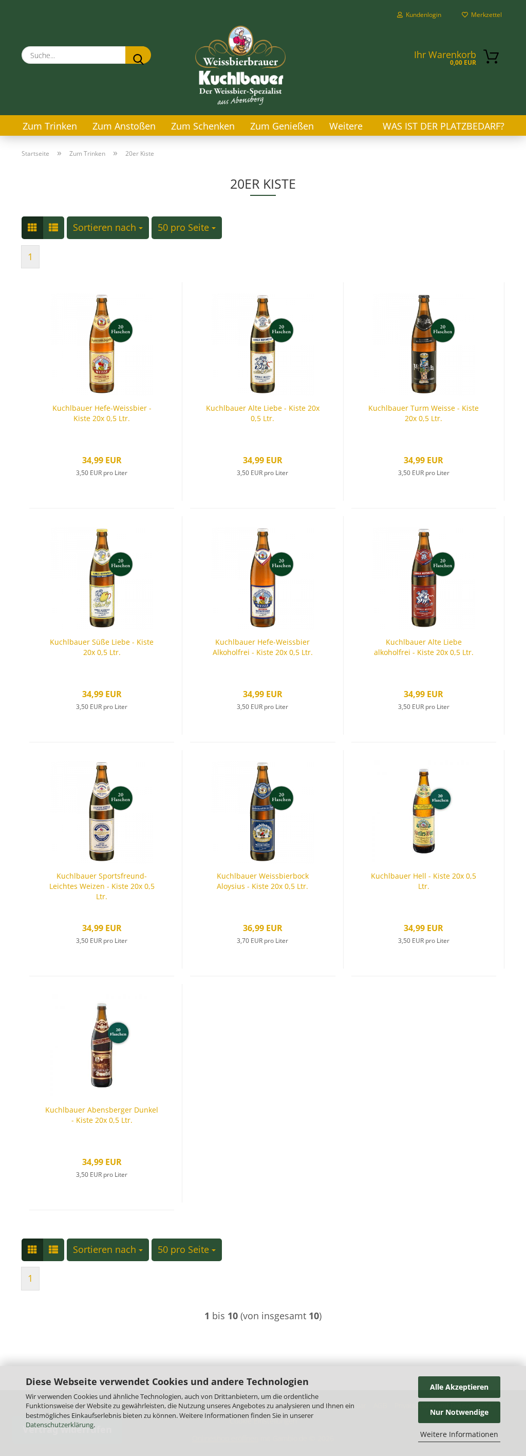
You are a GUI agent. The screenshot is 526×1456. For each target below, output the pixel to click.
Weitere (346, 126)
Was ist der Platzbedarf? (443, 126)
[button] (32, 227)
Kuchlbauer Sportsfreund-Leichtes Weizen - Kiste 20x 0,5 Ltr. (102, 886)
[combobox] (108, 227)
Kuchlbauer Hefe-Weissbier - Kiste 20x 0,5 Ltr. (102, 413)
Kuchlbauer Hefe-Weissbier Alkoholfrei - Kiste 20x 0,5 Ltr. (263, 647)
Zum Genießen (282, 126)
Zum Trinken (50, 126)
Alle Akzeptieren (459, 1387)
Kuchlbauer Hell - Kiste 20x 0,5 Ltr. (423, 881)
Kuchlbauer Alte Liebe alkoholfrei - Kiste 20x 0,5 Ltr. (424, 647)
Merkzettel (485, 14)
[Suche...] (138, 55)
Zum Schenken (203, 126)
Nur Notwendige (459, 1412)
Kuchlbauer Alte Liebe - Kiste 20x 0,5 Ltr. (263, 413)
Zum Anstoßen (124, 126)
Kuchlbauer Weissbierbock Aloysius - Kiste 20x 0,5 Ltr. (263, 881)
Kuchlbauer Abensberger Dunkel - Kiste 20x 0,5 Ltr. (101, 1115)
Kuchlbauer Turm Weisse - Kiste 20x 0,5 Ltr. (423, 413)
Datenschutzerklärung (59, 1424)
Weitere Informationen (459, 1434)
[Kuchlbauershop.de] (240, 65)
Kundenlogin (422, 14)
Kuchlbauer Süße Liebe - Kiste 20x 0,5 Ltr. (102, 647)
